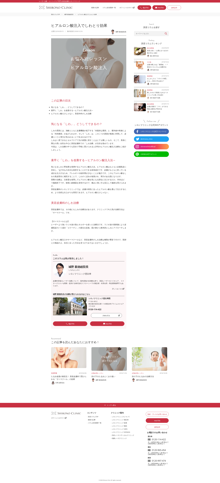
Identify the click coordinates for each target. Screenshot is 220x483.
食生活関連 (150, 48)
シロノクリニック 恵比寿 (120, 420)
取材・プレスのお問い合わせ (157, 414)
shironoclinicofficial (148, 146)
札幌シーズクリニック (119, 438)
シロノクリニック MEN (119, 429)
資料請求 (174, 8)
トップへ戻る (111, 405)
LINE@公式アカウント (149, 154)
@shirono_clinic (147, 139)
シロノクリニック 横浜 (119, 426)
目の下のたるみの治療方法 (143, 376)
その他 (149, 62)
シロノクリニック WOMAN (121, 432)
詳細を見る (106, 316)
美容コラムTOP (55, 14)
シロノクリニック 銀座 (119, 423)
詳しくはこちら (117, 289)
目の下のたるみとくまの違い (103, 376)
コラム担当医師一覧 (109, 8)
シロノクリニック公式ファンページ (153, 131)
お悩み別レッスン (97, 373)
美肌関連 (54, 373)
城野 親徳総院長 (68, 14)
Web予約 (157, 421)
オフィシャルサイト (126, 8)
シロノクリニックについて (121, 417)
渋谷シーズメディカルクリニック (123, 435)
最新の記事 (95, 8)
